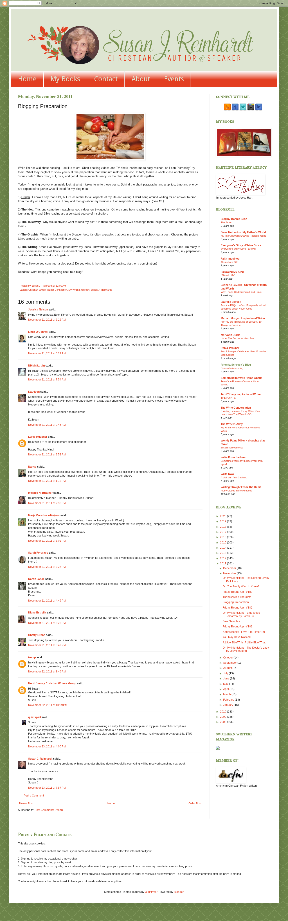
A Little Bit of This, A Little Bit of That (244, 642)
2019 (223, 521)
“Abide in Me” (228, 275)
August (227, 668)
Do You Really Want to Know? (241, 586)
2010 (223, 711)
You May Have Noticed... (238, 637)
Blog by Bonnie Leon (234, 219)
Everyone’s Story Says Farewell (238, 248)
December (230, 568)
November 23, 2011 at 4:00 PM (47, 746)
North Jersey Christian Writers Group (52, 683)
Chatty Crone (36, 635)
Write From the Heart (234, 457)
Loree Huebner (37, 436)
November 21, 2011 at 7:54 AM (47, 379)
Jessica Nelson (38, 309)
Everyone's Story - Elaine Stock (241, 245)
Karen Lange (36, 579)
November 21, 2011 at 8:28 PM (47, 623)
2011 (223, 563)
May (226, 684)
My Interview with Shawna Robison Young (243, 235)
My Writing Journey (78, 289)
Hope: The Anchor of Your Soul (237, 338)
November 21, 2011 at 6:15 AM (47, 319)
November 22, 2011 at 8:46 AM (47, 671)
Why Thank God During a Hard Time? (241, 292)
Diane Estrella (37, 612)
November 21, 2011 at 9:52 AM (47, 454)
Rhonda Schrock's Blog (236, 364)
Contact (106, 79)
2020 (223, 516)
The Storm (226, 222)
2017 (223, 532)
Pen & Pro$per (230, 348)
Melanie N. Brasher (40, 492)
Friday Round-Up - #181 (237, 626)
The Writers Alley (232, 424)
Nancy (32, 466)
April (226, 689)
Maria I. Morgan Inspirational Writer (243, 318)
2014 (223, 547)
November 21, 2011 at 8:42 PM (47, 645)
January (228, 704)
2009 (223, 716)
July (226, 673)
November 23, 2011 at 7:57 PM (47, 787)
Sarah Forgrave (38, 552)
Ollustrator (151, 892)
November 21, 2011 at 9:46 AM (47, 424)
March (227, 694)
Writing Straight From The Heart (241, 487)
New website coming (232, 368)
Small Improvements (232, 447)
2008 (223, 722)
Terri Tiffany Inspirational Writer (241, 394)
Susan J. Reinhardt (101, 289)
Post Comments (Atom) (49, 810)
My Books (65, 79)
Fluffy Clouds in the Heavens (236, 490)
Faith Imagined (230, 258)
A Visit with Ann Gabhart (234, 477)
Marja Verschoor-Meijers (44, 515)
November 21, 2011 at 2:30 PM (47, 503)
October (228, 657)
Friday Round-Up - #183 (237, 591)
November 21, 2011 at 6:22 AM (47, 353)
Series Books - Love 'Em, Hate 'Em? (244, 632)
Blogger (178, 892)
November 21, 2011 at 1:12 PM (47, 480)
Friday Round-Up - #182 (237, 607)
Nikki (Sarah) (36, 365)
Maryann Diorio (230, 335)
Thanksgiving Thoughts (237, 597)
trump (32, 657)
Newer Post (26, 803)
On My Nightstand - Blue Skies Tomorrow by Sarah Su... (241, 614)
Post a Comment (34, 795)
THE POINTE (228, 397)
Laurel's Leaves (231, 301)
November (230, 573)
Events (174, 79)
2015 (223, 542)
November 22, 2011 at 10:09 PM (47, 705)
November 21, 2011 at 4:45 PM (47, 600)
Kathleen (34, 391)
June (226, 678)
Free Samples (231, 621)
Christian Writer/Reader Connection (47, 289)
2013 (223, 552)
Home (27, 79)
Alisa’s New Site (229, 262)
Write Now (227, 474)
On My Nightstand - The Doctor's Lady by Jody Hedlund (246, 649)
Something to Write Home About (241, 378)
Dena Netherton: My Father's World (243, 232)
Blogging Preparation (236, 602)
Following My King (232, 272)
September (230, 662)
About (141, 79)
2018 (223, 526)
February (229, 699)
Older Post (195, 803)
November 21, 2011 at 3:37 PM (47, 566)
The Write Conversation (236, 407)
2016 (223, 537)
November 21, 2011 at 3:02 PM (47, 540)
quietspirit (34, 717)
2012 (223, 558)
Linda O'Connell (38, 331)
